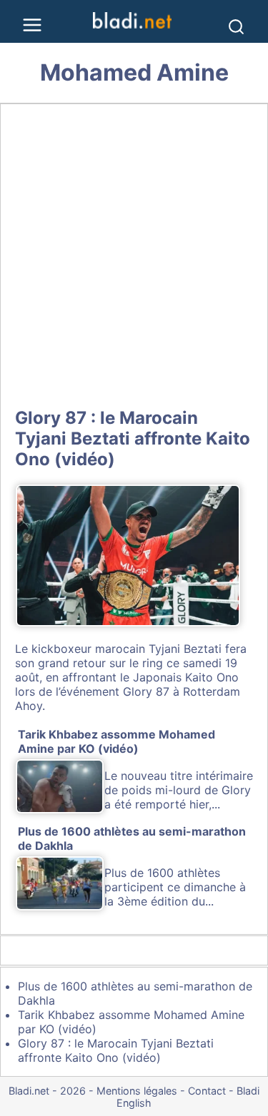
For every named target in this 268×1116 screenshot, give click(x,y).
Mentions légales (136, 1091)
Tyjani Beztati (185, 648)
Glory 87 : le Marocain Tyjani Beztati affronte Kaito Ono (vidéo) (132, 438)
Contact (207, 1091)
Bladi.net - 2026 (47, 1091)
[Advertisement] (134, 253)
